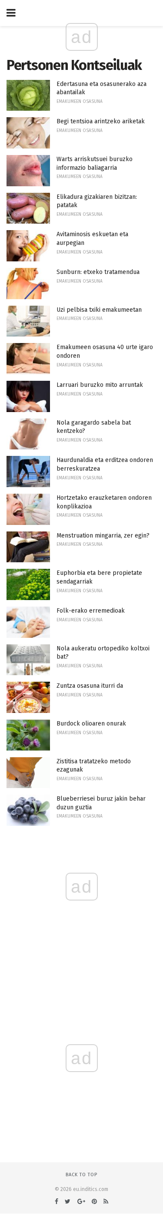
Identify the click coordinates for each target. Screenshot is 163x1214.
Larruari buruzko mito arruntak (100, 385)
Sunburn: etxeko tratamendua (98, 272)
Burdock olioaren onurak (91, 723)
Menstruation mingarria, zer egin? (103, 535)
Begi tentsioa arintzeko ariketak (101, 121)
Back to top (81, 1175)
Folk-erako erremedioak (91, 610)
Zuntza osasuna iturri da (90, 685)
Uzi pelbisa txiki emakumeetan (99, 309)
